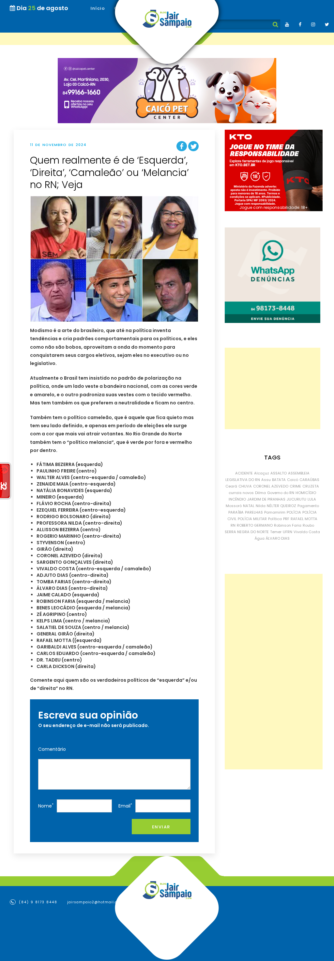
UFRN (287, 531)
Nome (45, 805)
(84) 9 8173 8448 (37, 902)
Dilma (260, 492)
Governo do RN (280, 492)
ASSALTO (278, 473)
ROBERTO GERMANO (255, 525)
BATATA (279, 479)
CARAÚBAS (309, 479)
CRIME (295, 486)
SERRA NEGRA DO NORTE (247, 531)
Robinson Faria (287, 525)
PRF (286, 518)
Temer (275, 531)
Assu (266, 479)
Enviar (161, 827)
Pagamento (308, 505)
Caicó (292, 479)
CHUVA (245, 486)
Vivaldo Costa (307, 531)
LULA (312, 499)
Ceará (231, 486)
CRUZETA (310, 486)
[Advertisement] (272, 388)
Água (260, 538)
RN (233, 525)
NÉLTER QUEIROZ (281, 505)
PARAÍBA (236, 512)
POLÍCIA (294, 512)
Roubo (308, 525)
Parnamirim (274, 512)
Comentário (52, 749)
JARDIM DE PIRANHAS (266, 499)
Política (275, 518)
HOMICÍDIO (306, 492)
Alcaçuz (261, 473)
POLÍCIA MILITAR (252, 518)
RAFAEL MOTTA (304, 518)
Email (125, 805)
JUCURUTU (296, 499)
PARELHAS (254, 512)
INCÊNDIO (237, 499)
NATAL (248, 505)
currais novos (241, 492)
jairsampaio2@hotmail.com (95, 902)
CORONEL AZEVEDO (270, 486)
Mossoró (234, 505)
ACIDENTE (244, 473)
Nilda (261, 505)
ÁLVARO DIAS (278, 538)
